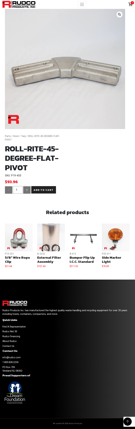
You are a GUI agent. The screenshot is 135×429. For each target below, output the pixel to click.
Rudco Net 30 (9, 331)
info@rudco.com (11, 357)
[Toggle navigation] (82, 4)
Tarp (23, 136)
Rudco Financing (11, 336)
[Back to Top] (127, 421)
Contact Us (8, 346)
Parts (8, 136)
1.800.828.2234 (10, 362)
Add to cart (44, 190)
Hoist (16, 136)
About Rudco (9, 341)
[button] (119, 14)
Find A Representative (14, 326)
